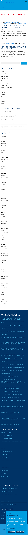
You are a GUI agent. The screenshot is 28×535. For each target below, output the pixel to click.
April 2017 (3, 297)
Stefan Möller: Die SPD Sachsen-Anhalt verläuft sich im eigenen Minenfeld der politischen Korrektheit (13, 333)
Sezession (3, 473)
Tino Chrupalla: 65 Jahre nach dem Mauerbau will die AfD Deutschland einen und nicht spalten (12, 360)
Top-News (3, 94)
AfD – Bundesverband (6, 438)
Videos (2, 99)
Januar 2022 (3, 198)
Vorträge (3, 101)
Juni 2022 (3, 187)
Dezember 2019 (4, 253)
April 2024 (3, 150)
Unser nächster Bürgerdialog (7, 119)
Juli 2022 (3, 184)
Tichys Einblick (5, 470)
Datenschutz (4, 518)
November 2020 (4, 228)
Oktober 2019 (4, 258)
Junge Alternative (5, 454)
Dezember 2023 (4, 157)
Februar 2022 (4, 196)
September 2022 (4, 182)
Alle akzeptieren (12, 531)
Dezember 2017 (4, 280)
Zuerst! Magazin (5, 467)
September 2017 (4, 287)
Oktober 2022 (4, 180)
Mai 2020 (3, 242)
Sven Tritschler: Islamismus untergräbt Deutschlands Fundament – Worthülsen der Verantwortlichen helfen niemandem (12, 406)
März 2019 (3, 271)
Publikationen (4, 85)
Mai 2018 (3, 278)
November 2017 (4, 283)
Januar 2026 (3, 136)
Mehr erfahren (12, 528)
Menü (26, 1)
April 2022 (3, 191)
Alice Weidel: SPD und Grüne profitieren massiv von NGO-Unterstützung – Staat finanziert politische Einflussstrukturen (13, 350)
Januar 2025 (3, 143)
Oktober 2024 (4, 145)
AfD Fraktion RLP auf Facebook (9, 494)
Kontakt (3, 512)
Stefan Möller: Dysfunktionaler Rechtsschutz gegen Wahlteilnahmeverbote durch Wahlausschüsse (13, 344)
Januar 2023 (3, 173)
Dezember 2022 (4, 175)
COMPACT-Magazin (5, 464)
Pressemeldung (4, 83)
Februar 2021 (4, 221)
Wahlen (2, 103)
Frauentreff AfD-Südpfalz (6, 111)
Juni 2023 (3, 161)
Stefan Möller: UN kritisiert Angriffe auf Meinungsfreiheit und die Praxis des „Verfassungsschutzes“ (11, 412)
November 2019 (4, 255)
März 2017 (3, 299)
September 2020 (4, 232)
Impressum (3, 515)
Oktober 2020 (4, 230)
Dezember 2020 (4, 226)
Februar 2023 (4, 171)
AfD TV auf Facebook (6, 498)
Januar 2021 (3, 223)
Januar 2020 (3, 251)
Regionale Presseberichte (12, 22)
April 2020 (3, 244)
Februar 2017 (4, 301)
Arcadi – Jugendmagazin (7, 460)
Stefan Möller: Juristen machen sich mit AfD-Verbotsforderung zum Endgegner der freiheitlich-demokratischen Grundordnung (12, 366)
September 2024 (4, 148)
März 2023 (3, 168)
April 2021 (3, 216)
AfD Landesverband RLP (7, 432)
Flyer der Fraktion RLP (6, 451)
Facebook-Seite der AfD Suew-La (9, 488)
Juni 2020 (3, 239)
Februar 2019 (4, 274)
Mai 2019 (3, 267)
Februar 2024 (4, 155)
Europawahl (3, 73)
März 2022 (3, 193)
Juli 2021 (3, 209)
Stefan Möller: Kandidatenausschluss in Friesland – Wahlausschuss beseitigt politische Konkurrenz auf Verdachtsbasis (13, 418)
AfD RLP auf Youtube (6, 501)
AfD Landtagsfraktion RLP (7, 435)
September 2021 (4, 205)
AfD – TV (3, 448)
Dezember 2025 (4, 138)
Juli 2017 (3, 290)
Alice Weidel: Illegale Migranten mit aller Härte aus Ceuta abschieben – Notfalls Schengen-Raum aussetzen (12, 372)
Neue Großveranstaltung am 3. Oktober (13, 48)
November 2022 (4, 177)
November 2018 (4, 276)
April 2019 (3, 269)
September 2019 (4, 260)
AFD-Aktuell (13, 315)
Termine (3, 92)
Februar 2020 (4, 248)
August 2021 (3, 207)
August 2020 (3, 235)
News (2, 80)
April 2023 (3, 166)
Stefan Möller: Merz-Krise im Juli (9, 376)
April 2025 (3, 141)
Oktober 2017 (4, 285)
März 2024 (3, 152)
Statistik (2, 90)
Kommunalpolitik (4, 76)
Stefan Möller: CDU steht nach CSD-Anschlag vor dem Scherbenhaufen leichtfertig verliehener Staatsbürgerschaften (12, 396)
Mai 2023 (3, 164)
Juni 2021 (3, 212)
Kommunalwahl (4, 78)
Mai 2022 (3, 189)
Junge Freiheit (4, 457)
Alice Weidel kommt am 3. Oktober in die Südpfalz (12, 27)
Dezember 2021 (4, 200)
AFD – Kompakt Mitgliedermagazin (9, 445)
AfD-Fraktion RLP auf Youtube (8, 504)
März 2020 (3, 246)
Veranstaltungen (5, 23)
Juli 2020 (3, 237)
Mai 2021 (3, 214)
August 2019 (3, 262)
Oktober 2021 (4, 203)
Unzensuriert (4, 476)
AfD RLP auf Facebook (6, 491)
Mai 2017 (3, 294)
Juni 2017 (3, 292)
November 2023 (4, 159)
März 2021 (3, 219)
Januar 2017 (3, 303)
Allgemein (3, 71)
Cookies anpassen (20, 531)
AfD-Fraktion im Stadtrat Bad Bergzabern (11, 441)
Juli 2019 (3, 264)
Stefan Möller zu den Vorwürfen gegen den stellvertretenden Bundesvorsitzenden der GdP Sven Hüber (13, 327)
